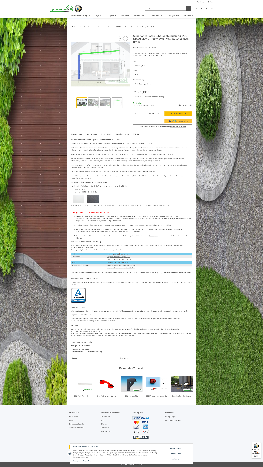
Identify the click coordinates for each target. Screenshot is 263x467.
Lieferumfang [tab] (91, 134)
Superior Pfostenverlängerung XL (118, 257)
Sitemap (104, 424)
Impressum (77, 461)
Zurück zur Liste (77, 27)
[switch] (256, 456)
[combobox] (162, 66)
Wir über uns (73, 417)
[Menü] (259, 443)
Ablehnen (175, 459)
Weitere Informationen (178, 127)
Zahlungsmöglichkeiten (77, 424)
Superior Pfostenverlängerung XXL (119, 260)
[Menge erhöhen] (159, 113)
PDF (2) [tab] (136, 134)
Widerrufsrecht (106, 431)
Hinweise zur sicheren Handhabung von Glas (117, 225)
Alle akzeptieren (176, 448)
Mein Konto (200, 2)
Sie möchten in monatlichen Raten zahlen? (163, 127)
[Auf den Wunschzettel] (125, 38)
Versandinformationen (76, 428)
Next (189, 385)
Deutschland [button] (150, 105)
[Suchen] (188, 8)
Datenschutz (87, 461)
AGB (102, 420)
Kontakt (210, 2)
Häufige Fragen (170, 417)
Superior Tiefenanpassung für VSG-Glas (121, 268)
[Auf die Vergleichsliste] (120, 38)
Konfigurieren (176, 453)
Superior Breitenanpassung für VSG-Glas (121, 265)
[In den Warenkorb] (72, 33)
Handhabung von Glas (173, 420)
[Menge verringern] (135, 113)
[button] (196, 8)
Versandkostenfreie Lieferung (154, 97)
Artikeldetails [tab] (106, 134)
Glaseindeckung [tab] (122, 134)
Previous (74, 385)
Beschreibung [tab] (76, 134)
